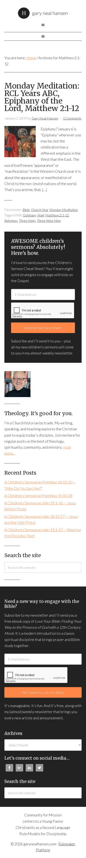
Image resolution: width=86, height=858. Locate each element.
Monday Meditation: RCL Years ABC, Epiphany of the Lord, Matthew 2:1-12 (41, 97)
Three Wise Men (49, 220)
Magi (40, 215)
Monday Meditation (63, 210)
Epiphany (29, 215)
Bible (26, 210)
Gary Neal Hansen (50, 13)
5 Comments (72, 118)
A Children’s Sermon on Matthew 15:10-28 (38, 495)
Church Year (39, 210)
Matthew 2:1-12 (57, 215)
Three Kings (27, 220)
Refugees (11, 220)
